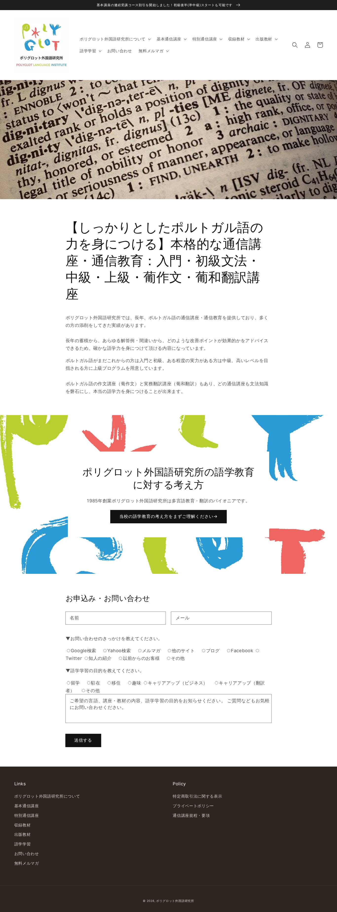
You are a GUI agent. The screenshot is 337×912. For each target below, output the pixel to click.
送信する (83, 740)
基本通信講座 (26, 805)
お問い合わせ (26, 853)
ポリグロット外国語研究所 (175, 901)
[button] (295, 45)
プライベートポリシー (193, 805)
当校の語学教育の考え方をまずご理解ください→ (168, 516)
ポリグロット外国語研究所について (47, 796)
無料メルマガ (26, 863)
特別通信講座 (26, 815)
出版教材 (22, 834)
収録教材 (22, 825)
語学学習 (22, 844)
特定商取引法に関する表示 (197, 796)
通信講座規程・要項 (191, 815)
